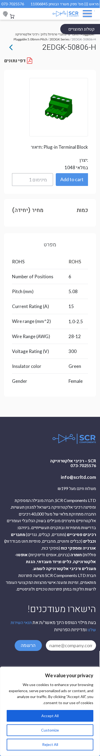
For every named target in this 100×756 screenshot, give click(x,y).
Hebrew (5, 13)
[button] (72, 179)
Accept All (50, 715)
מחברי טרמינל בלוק (53, 34)
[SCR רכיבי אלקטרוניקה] (63, 14)
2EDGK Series (60, 39)
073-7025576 (12, 4)
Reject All (50, 744)
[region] (50, 711)
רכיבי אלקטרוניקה (27, 34)
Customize (50, 730)
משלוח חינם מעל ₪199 (77, 489)
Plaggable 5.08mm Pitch (30, 39)
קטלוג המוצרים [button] (81, 28)
